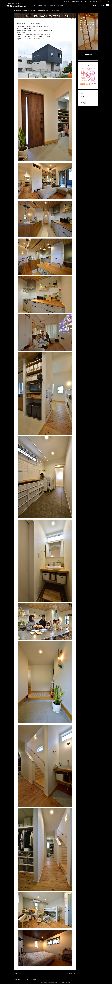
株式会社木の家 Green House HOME (22, 10)
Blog (34, 10)
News (82, 100)
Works (83, 96)
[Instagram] (88, 76)
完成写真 (83, 103)
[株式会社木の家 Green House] (14, 7)
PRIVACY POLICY (31, 979)
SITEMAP (17, 979)
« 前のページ (17, 973)
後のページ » (72, 973)
